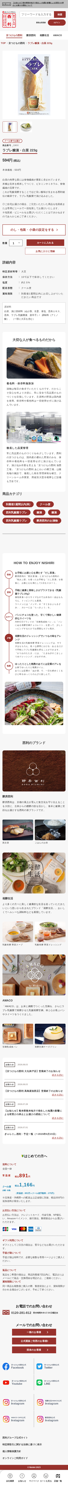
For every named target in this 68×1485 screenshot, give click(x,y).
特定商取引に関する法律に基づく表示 (22, 1444)
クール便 (45, 504)
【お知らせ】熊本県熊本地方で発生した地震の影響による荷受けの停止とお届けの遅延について (38, 4)
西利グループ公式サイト (15, 1437)
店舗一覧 (58, 1481)
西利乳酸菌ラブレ (16, 512)
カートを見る (46, 1481)
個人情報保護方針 (11, 1451)
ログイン (57, 22)
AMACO (57, 35)
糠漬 (39, 512)
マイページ (34, 1481)
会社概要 (10, 1481)
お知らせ (22, 1481)
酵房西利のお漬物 (47, 520)
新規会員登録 (41, 22)
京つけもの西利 (14, 35)
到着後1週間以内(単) (18, 504)
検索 (60, 14)
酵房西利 (31, 35)
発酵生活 (44, 35)
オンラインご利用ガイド (15, 1458)
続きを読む (58, 1075)
